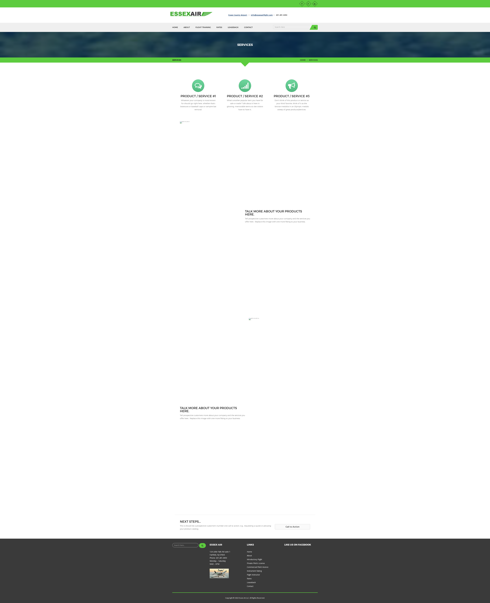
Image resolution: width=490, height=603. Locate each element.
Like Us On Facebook (297, 544)
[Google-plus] (308, 3)
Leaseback (233, 27)
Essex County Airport (237, 15)
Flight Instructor (253, 574)
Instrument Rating (254, 571)
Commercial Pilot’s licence (257, 567)
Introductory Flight (254, 559)
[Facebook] (302, 3)
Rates (219, 27)
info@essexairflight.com (262, 15)
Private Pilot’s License (256, 563)
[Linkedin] (314, 3)
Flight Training (203, 27)
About (186, 27)
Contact (248, 27)
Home (175, 27)
